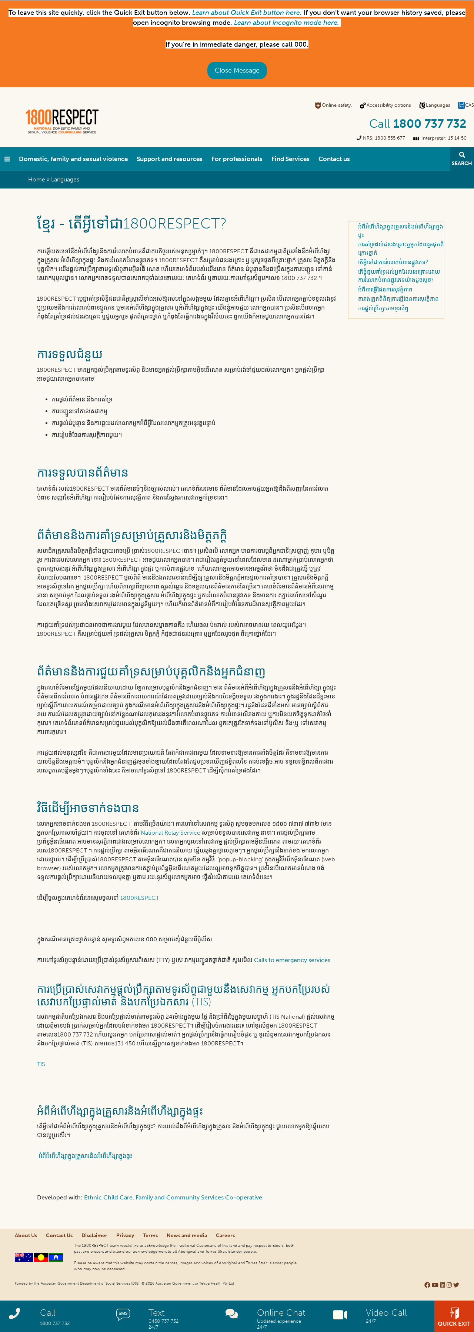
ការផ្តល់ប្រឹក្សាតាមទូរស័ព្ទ (383, 308)
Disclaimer (94, 1235)
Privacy (125, 1235)
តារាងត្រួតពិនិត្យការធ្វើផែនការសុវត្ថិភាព (398, 299)
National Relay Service (170, 832)
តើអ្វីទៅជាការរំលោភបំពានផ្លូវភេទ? (393, 262)
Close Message (237, 70)
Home (36, 179)
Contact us (334, 159)
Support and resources (170, 159)
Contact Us (59, 1235)
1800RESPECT (139, 897)
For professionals (237, 159)
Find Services (290, 159)
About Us (26, 1235)
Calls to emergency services (292, 960)
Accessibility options (389, 105)
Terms (150, 1235)
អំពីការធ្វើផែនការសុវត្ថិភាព (385, 289)
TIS (41, 1064)
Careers (225, 1235)
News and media (187, 1235)
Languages (438, 105)
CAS (469, 105)
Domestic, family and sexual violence (73, 159)
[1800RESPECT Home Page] (7, 159)
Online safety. (337, 105)
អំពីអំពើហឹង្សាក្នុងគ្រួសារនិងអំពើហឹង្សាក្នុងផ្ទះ (84, 1155)
